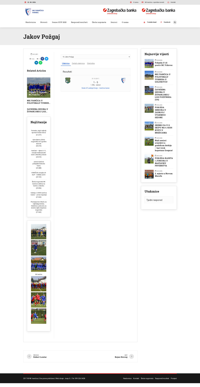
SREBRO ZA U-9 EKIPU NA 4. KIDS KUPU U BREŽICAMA (163, 129)
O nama (125, 22)
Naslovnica (31, 22)
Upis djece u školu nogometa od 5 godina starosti (38, 142)
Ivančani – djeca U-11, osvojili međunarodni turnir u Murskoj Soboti (38, 153)
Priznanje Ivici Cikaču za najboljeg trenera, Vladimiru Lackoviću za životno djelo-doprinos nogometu (39, 206)
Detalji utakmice (78, 63)
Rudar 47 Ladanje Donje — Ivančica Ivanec (95, 88)
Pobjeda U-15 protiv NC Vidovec (38, 93)
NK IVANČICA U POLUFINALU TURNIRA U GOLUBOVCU (38, 103)
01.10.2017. (95, 78)
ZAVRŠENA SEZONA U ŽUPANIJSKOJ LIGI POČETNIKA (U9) (37, 111)
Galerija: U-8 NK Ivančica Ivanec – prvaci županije (39, 194)
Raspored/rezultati (79, 22)
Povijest (174, 378)
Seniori (114, 22)
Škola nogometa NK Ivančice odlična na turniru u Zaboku (38, 184)
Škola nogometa (99, 22)
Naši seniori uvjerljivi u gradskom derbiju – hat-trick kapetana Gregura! (164, 145)
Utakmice (66, 63)
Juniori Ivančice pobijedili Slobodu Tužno (39, 164)
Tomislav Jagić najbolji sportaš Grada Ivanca (38, 132)
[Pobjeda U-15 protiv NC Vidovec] (38, 87)
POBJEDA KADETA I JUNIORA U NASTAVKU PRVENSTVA (164, 162)
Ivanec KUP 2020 (59, 22)
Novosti (43, 22)
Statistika (91, 63)
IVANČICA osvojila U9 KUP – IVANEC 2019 (38, 174)
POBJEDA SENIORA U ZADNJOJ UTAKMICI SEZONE (160, 112)
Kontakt (136, 378)
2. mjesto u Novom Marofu (164, 174)
